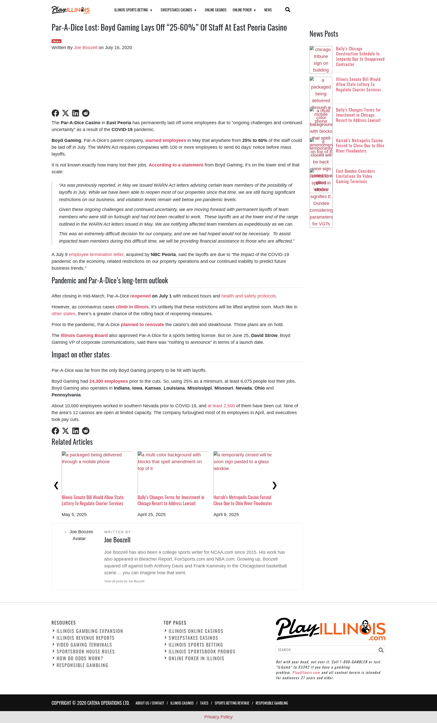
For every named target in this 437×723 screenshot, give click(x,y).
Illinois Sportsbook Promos (202, 651)
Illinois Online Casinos (196, 631)
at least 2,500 (221, 405)
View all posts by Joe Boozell (124, 581)
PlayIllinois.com (306, 672)
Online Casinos (216, 9)
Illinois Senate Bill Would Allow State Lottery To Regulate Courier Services (93, 500)
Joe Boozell (85, 47)
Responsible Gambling (82, 665)
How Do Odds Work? (80, 658)
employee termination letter (96, 254)
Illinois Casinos (182, 702)
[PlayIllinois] (77, 10)
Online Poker (242, 9)
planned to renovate (142, 324)
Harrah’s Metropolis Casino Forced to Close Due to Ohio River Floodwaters (244, 500)
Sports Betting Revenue (232, 702)
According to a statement (176, 164)
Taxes (204, 702)
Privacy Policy (218, 716)
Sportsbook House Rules (86, 651)
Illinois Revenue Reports (86, 637)
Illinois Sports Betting (131, 9)
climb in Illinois (132, 306)
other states (63, 313)
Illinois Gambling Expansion (90, 631)
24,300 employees (108, 381)
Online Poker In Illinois (197, 658)
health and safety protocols (249, 296)
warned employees (165, 140)
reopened (140, 296)
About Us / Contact (150, 702)
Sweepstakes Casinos (176, 9)
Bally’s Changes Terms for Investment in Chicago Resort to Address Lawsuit (171, 500)
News (268, 9)
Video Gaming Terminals (84, 644)
